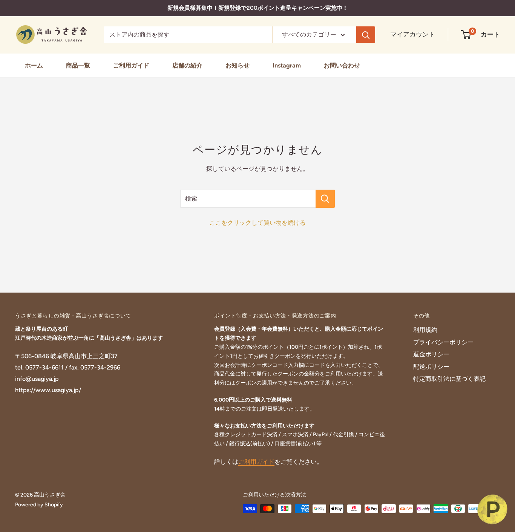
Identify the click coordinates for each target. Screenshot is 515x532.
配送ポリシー (431, 366)
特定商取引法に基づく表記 (449, 378)
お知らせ (237, 65)
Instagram (287, 65)
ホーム (34, 65)
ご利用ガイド (131, 65)
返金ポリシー (431, 354)
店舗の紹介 (187, 65)
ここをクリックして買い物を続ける (257, 222)
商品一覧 (78, 65)
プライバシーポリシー (443, 342)
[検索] (365, 34)
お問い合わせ (342, 65)
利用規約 (425, 329)
